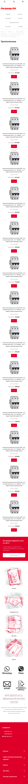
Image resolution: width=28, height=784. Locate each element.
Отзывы (20, 26)
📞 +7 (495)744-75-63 (7, 731)
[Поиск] (4, 1)
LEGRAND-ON (6, 727)
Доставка (8, 18)
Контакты (8, 26)
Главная (8, 14)
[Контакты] (14, 1)
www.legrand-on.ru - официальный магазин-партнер (14, 698)
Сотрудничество (14, 22)
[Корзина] (23, 1)
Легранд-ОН (8, 8)
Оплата (20, 18)
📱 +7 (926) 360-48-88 (7, 733)
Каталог (20, 14)
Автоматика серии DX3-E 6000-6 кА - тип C (10, 36)
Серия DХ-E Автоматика (16, 34)
